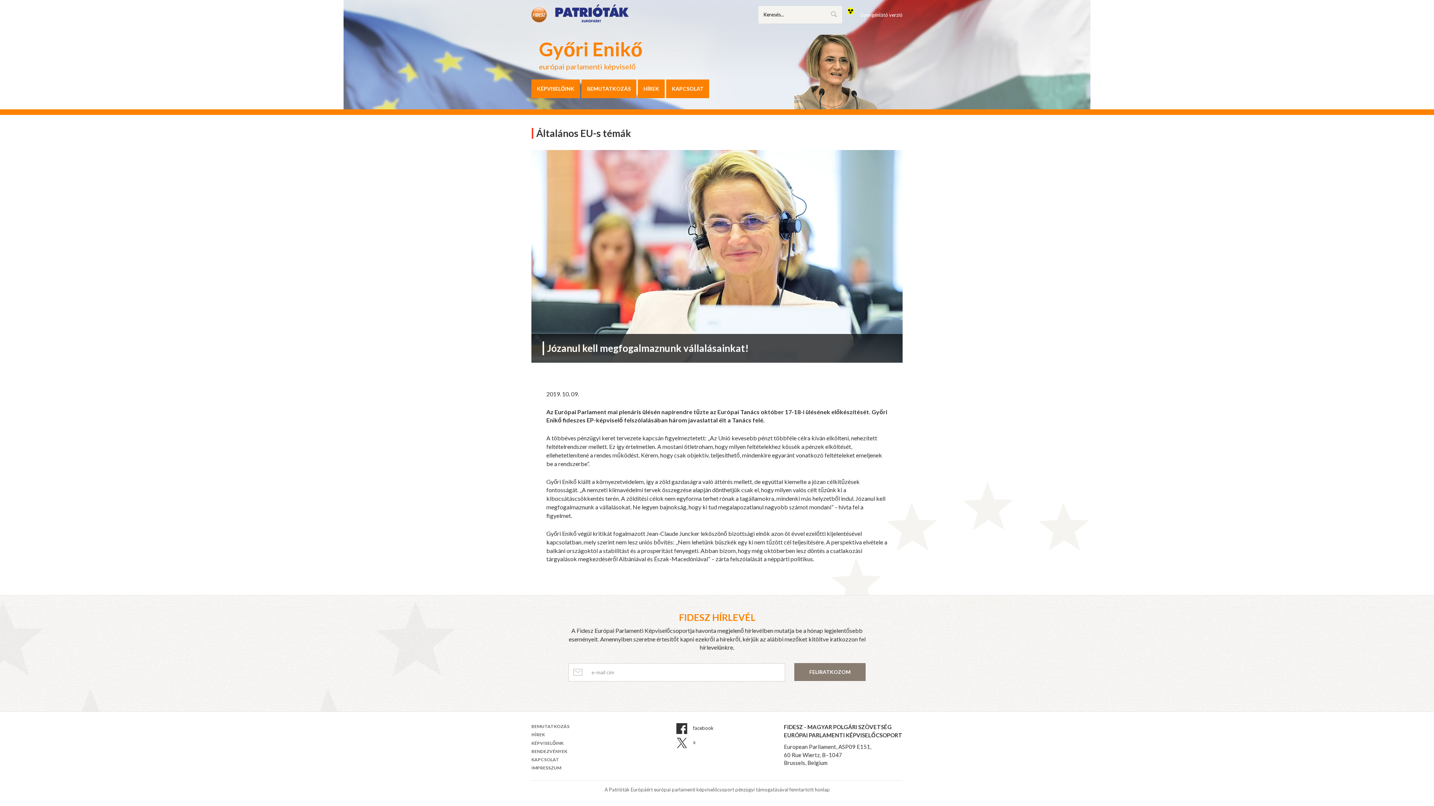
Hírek (651, 88)
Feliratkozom (830, 672)
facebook (703, 728)
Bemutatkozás (609, 88)
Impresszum (546, 768)
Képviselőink (555, 88)
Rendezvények (549, 751)
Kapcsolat (688, 88)
